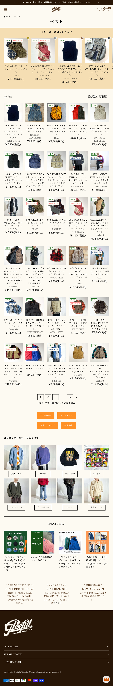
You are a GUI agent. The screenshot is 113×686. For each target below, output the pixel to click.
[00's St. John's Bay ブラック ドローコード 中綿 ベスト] (34, 306)
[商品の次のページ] (76, 397)
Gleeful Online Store (31, 672)
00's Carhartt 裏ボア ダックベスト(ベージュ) (78, 369)
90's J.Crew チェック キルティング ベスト (56, 223)
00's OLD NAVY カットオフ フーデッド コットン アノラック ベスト (43, 69)
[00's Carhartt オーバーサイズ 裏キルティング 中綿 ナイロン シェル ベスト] (13, 352)
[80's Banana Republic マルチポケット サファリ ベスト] (99, 112)
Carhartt (100, 235)
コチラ (56, 603)
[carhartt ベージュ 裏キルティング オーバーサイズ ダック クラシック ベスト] (99, 206)
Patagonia (13, 329)
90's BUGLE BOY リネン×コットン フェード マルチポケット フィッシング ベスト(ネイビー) (34, 180)
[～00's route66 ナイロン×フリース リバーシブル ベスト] (78, 112)
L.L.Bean (56, 381)
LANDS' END (78, 187)
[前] (15, 2)
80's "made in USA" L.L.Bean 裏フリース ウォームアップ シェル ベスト (56, 371)
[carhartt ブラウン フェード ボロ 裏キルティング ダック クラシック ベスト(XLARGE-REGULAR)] (13, 255)
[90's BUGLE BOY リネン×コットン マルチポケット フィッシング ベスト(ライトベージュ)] (56, 161)
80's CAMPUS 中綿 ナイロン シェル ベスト (35, 369)
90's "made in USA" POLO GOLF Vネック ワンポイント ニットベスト (13, 131)
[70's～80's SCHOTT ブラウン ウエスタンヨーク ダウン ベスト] (99, 306)
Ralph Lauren (70, 78)
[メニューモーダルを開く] (5, 9)
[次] (98, 2)
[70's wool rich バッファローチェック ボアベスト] (56, 255)
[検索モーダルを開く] (98, 9)
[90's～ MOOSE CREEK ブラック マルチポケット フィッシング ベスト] (13, 161)
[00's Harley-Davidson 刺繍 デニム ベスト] (34, 112)
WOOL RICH (56, 278)
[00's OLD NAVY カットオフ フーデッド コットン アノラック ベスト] (43, 50)
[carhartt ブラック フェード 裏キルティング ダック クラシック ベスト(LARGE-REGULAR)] (34, 255)
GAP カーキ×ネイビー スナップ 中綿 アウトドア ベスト (99, 271)
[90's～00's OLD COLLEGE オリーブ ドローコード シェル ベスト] (97, 50)
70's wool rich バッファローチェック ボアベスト (56, 271)
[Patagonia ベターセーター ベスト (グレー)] (13, 306)
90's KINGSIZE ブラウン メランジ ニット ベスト (78, 323)
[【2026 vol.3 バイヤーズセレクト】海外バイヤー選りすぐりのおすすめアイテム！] (70, 542)
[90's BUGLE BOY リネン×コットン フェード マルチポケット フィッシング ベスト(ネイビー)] (34, 161)
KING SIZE (78, 329)
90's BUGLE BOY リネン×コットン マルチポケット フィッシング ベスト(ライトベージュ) (56, 180)
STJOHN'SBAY (35, 332)
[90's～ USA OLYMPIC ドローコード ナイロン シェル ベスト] (13, 206)
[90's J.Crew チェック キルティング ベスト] (56, 206)
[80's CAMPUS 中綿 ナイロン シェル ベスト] (34, 352)
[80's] (78, 255)
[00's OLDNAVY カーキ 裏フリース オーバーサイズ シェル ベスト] (56, 306)
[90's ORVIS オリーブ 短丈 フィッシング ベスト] (16, 50)
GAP (99, 278)
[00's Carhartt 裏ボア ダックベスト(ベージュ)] (78, 352)
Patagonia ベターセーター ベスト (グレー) (13, 323)
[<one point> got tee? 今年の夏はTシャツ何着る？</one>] (42, 542)
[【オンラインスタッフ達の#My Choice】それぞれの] (15, 542)
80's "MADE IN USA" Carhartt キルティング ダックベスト (78, 274)
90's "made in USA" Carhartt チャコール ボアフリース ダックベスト (99, 371)
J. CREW (56, 229)
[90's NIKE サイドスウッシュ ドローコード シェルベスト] (56, 112)
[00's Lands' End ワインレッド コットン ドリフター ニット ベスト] (99, 161)
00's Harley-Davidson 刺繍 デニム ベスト (35, 129)
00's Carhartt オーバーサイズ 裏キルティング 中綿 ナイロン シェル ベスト (13, 371)
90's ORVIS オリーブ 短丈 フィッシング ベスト (16, 69)
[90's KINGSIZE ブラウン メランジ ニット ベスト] (78, 306)
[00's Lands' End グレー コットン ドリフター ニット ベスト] (78, 161)
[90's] (70, 50)
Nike (56, 138)
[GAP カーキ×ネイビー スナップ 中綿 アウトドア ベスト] (99, 255)
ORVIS (16, 76)
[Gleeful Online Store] (56, 9)
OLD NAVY (43, 76)
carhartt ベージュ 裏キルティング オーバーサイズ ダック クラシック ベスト (99, 226)
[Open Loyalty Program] (106, 679)
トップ (7, 17)
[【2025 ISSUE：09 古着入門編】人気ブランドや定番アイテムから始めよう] (97, 542)
